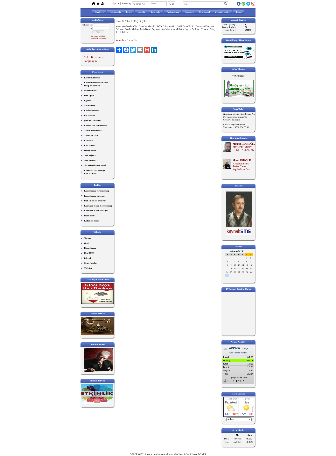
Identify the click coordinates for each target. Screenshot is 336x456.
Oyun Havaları (90, 263)
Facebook (189, 12)
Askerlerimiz (89, 106)
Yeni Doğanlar (90, 155)
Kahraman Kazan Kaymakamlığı (98, 206)
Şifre (90, 28)
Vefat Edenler (89, 160)
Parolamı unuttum (98, 36)
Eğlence (87, 101)
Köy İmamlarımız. (92, 111)
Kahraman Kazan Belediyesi (96, 211)
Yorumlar (120, 40)
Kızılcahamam (173, 12)
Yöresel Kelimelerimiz (93, 130)
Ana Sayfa (99, 12)
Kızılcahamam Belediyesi (94, 196)
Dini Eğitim (89, 96)
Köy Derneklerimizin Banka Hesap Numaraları (96, 84)
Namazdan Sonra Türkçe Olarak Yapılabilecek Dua (241, 166)
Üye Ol (115, 3)
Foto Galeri (156, 12)
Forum (129, 12)
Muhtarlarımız (90, 91)
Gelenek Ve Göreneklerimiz (95, 126)
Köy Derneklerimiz (92, 78)
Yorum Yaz (131, 40)
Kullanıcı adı (87, 25)
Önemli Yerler (90, 150)
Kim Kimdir (89, 145)
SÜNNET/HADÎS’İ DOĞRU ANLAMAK (243, 149)
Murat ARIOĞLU (242, 160)
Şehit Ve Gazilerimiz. (93, 120)
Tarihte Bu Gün (91, 135)
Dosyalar (142, 12)
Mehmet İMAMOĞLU (244, 143)
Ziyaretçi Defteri (222, 12)
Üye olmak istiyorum (98, 38)
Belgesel (87, 258)
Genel (86, 243)
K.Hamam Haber (91, 221)
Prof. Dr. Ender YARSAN (95, 201)
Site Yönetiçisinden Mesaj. (95, 165)
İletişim (238, 12)
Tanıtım (87, 238)
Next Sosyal (204, 12)
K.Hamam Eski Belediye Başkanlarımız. (94, 172)
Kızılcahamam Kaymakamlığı (96, 191)
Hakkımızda (115, 12)
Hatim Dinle (89, 216)
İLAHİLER (89, 253)
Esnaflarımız (89, 115)
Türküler (88, 268)
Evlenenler (88, 140)
